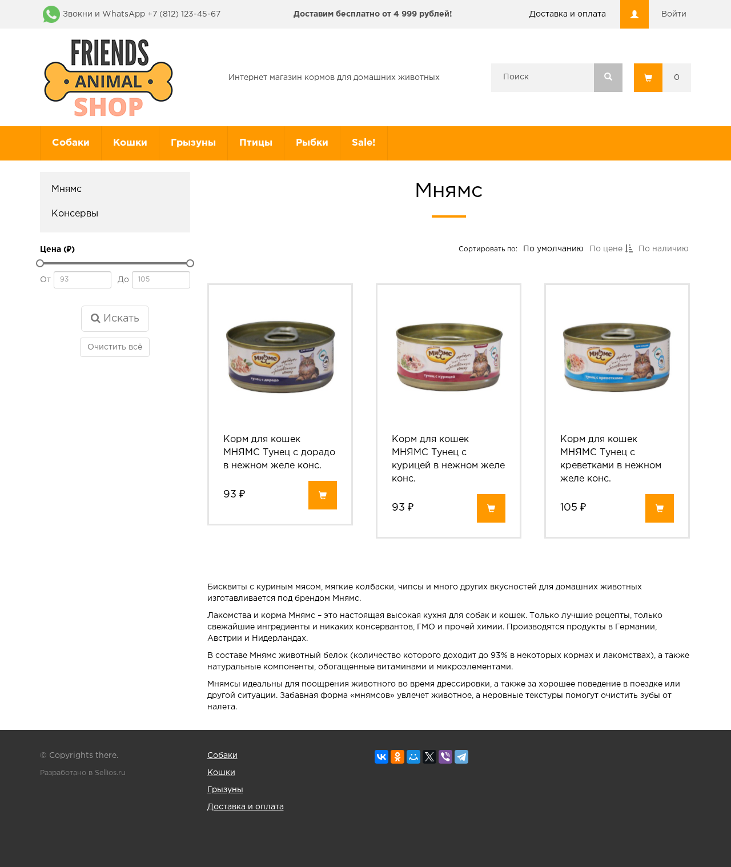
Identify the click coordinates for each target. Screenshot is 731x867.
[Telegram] (461, 757)
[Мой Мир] (413, 757)
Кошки (130, 143)
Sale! (364, 143)
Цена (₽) (57, 249)
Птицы (255, 143)
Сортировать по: (487, 249)
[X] (429, 757)
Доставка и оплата (567, 14)
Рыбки (312, 143)
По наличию (663, 249)
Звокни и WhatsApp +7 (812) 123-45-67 (141, 14)
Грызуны (193, 143)
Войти (673, 14)
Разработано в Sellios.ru (83, 773)
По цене (606, 249)
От (45, 279)
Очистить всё (114, 347)
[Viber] (445, 757)
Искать (120, 318)
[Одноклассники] (397, 757)
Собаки (71, 143)
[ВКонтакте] (381, 757)
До (123, 279)
